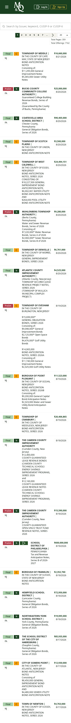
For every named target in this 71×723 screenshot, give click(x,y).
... (47, 35)
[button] (6, 7)
